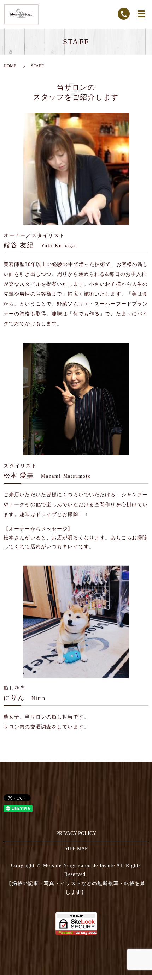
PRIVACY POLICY (76, 833)
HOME (10, 65)
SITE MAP (76, 848)
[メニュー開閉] (141, 13)
